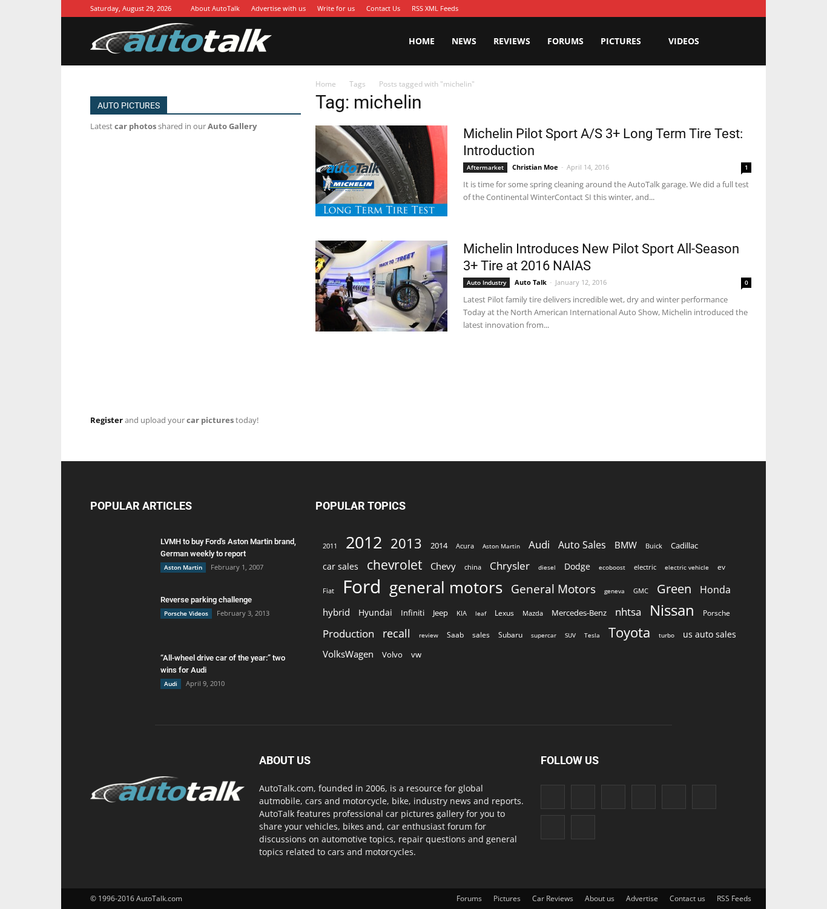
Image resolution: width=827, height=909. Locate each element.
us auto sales (709, 634)
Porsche (716, 613)
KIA (461, 613)
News (464, 41)
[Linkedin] (655, 8)
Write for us (336, 8)
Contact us (687, 898)
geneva (614, 591)
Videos (683, 41)
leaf (480, 613)
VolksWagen (348, 654)
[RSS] (691, 8)
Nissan (672, 610)
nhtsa (628, 611)
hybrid (336, 612)
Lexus (504, 613)
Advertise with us (278, 8)
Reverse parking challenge (206, 599)
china (472, 567)
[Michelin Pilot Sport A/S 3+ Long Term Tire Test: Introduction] (381, 170)
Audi (170, 683)
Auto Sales (582, 545)
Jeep (440, 613)
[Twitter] (709, 8)
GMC (640, 590)
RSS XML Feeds (435, 8)
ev (721, 567)
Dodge (577, 566)
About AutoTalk (215, 8)
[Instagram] (637, 8)
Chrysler (510, 565)
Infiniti (412, 612)
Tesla (592, 635)
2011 (330, 545)
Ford (362, 586)
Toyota (629, 632)
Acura (465, 545)
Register (106, 420)
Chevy (443, 566)
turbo (666, 635)
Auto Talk (531, 282)
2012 (364, 542)
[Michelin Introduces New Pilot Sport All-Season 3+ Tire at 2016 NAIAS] (381, 286)
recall (396, 633)
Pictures (621, 41)
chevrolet (394, 565)
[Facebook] (600, 8)
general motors (445, 587)
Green (674, 588)
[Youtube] (728, 8)
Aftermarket (485, 167)
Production (348, 633)
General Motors (553, 588)
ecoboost (612, 567)
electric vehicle (687, 567)
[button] (722, 41)
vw (416, 654)
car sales (340, 566)
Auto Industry (486, 282)
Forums (565, 41)
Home (422, 41)
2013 (406, 543)
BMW (625, 545)
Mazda (532, 613)
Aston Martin (183, 567)
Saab (455, 634)
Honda (715, 590)
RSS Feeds (734, 898)
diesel (547, 567)
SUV (570, 635)
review (428, 635)
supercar (543, 635)
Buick (653, 545)
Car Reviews (552, 898)
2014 (438, 545)
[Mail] (673, 8)
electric (645, 566)
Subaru (510, 635)
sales (481, 634)
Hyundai (375, 612)
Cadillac (684, 545)
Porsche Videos (186, 613)
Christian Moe (535, 166)
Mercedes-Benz (579, 612)
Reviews (511, 41)
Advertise (642, 898)
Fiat (328, 590)
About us (599, 898)
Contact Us (383, 8)
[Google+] (619, 8)
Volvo (392, 654)
